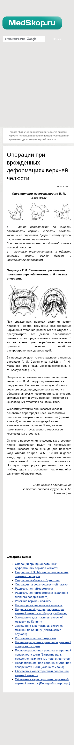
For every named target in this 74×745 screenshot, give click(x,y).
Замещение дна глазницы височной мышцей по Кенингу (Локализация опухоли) (39, 630)
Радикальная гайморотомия (34, 588)
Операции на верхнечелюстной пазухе (41, 584)
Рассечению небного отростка (35, 638)
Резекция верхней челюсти (33, 601)
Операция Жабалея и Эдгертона (37, 580)
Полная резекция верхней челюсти (38, 605)
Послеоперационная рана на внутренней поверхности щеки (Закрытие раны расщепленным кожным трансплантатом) (43, 654)
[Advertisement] (37, 86)
